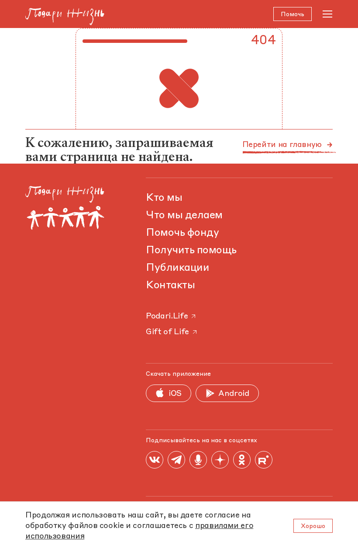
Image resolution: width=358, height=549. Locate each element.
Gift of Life (167, 332)
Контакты (170, 285)
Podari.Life (167, 316)
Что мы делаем (184, 215)
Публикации (177, 268)
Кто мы (164, 198)
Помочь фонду (182, 233)
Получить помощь (191, 250)
